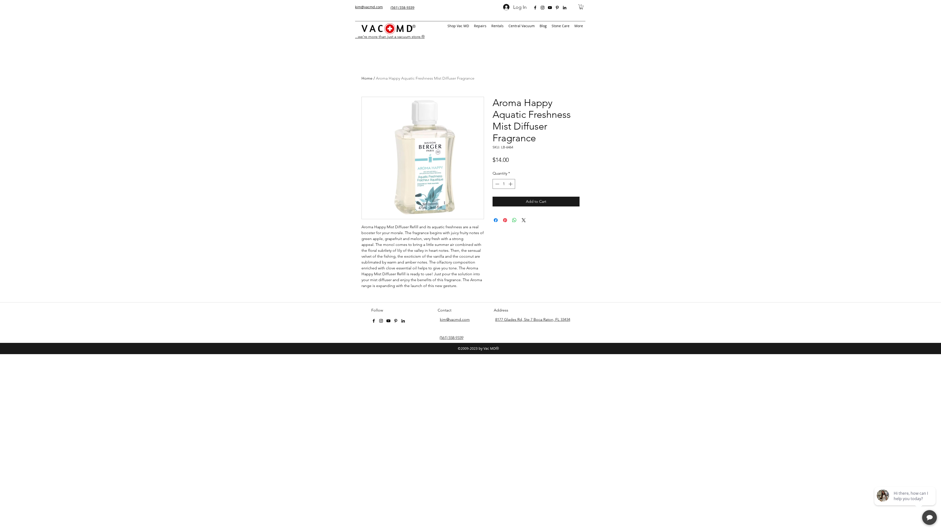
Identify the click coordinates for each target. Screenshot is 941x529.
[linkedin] (564, 7)
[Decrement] (496, 184)
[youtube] (549, 7)
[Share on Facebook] (496, 220)
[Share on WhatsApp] (514, 220)
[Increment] (511, 184)
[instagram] (542, 7)
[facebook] (535, 7)
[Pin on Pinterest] (505, 220)
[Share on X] (524, 220)
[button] (581, 6)
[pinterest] (557, 7)
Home (366, 78)
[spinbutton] (504, 184)
